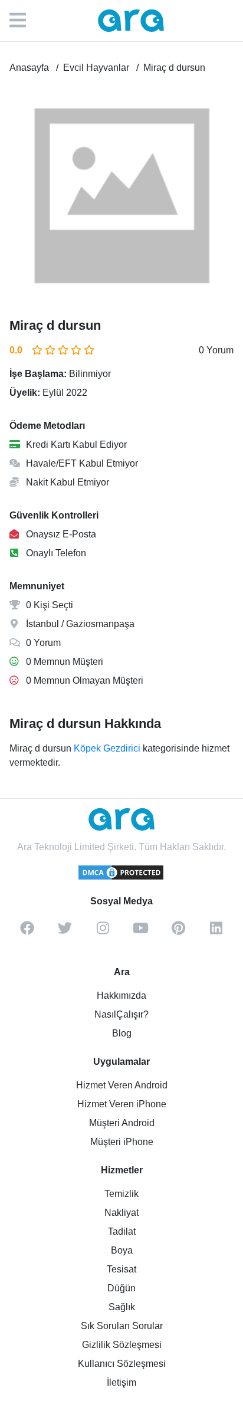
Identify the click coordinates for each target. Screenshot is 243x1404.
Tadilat (122, 1231)
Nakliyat (121, 1213)
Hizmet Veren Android (122, 1085)
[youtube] (140, 932)
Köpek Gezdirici (107, 748)
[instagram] (102, 932)
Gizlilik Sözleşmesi (122, 1345)
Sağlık (122, 1307)
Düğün (121, 1288)
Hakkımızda (121, 995)
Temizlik (121, 1194)
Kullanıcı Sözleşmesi (122, 1364)
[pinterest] (178, 932)
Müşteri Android (122, 1123)
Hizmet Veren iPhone (121, 1104)
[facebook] (27, 932)
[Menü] (23, 20)
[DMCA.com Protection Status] (121, 878)
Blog (122, 1033)
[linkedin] (216, 932)
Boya (122, 1250)
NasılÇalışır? (121, 1014)
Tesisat (121, 1269)
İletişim (121, 1382)
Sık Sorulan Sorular (122, 1326)
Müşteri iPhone (121, 1142)
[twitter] (65, 932)
